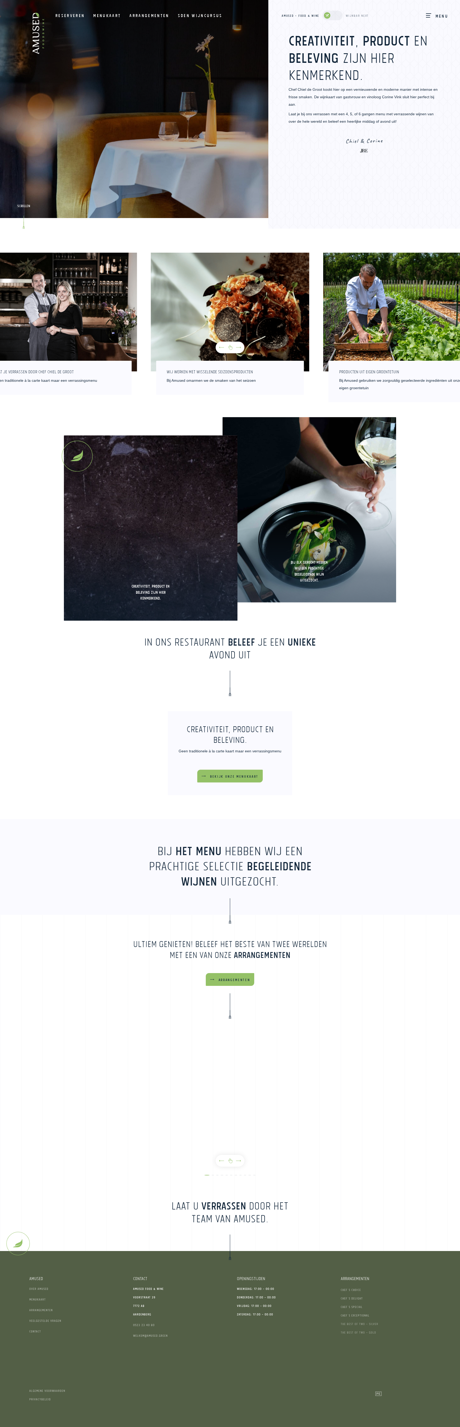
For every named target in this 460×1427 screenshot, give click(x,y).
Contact (35, 1331)
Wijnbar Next (357, 16)
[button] (221, 347)
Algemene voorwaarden (47, 1391)
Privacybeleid (40, 1399)
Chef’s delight (352, 1298)
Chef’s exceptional (355, 1315)
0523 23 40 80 (144, 1325)
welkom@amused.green (150, 1336)
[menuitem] (70, 15)
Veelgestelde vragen (45, 1321)
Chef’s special (352, 1307)
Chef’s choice (351, 1290)
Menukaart (37, 1299)
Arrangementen (41, 1310)
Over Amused (38, 1289)
